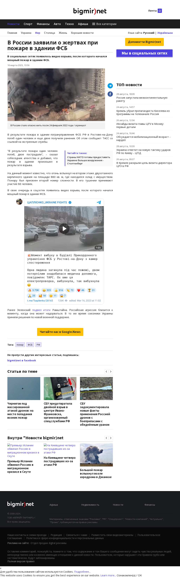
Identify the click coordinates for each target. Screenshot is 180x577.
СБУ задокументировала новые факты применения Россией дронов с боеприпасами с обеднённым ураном (95, 414)
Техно (69, 24)
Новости (13, 24)
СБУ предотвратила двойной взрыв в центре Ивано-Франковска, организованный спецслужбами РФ (58, 412)
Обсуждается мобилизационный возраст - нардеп (143, 138)
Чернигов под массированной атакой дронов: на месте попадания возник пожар (20, 410)
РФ (38, 344)
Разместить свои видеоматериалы (112, 535)
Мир (37, 32)
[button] (106, 371)
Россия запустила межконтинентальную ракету (142, 99)
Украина (26, 32)
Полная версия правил (20, 561)
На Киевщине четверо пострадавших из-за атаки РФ (60, 461)
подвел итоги (41, 310)
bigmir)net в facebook (21, 360)
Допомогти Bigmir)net (144, 42)
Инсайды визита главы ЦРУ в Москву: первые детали (140, 125)
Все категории (106, 24)
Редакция (56, 535)
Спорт (28, 24)
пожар (20, 344)
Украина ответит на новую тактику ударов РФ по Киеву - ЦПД (143, 151)
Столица (49, 32)
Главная (12, 32)
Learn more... (108, 575)
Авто (57, 24)
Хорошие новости (82, 32)
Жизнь (63, 32)
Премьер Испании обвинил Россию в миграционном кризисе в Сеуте (20, 466)
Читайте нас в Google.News (60, 332)
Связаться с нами (76, 535)
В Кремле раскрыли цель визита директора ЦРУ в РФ (144, 164)
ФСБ (30, 344)
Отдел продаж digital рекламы (48, 543)
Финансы (43, 24)
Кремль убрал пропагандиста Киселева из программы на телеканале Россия (143, 112)
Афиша (83, 24)
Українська (165, 32)
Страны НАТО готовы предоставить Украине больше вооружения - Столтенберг (88, 160)
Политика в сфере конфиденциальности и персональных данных (65, 538)
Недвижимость (90, 504)
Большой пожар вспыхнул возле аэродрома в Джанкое (96, 473)
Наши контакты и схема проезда (26, 535)
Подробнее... (82, 571)
